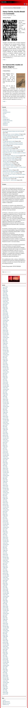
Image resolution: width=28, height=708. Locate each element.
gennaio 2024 (5, 331)
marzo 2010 (5, 570)
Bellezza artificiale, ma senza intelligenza (11, 134)
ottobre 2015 (5, 474)
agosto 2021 (5, 373)
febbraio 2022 (5, 364)
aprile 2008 (5, 603)
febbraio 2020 (5, 399)
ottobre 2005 (5, 646)
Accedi (4, 700)
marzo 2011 (5, 553)
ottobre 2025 (5, 301)
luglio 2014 (5, 495)
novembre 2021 (6, 369)
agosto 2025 (5, 304)
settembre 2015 (6, 475)
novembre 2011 (6, 541)
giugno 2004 (5, 669)
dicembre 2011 (5, 540)
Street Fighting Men (6, 178)
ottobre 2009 (5, 577)
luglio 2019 (5, 409)
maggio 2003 (5, 688)
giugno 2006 (5, 635)
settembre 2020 (6, 389)
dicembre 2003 (5, 678)
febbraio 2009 (5, 589)
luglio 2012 (5, 530)
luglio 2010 (5, 564)
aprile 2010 (5, 568)
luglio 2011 (5, 547)
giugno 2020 (5, 393)
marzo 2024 (5, 328)
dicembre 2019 (5, 402)
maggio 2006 (5, 636)
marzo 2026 (5, 294)
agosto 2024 (5, 321)
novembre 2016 (6, 455)
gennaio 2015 (5, 487)
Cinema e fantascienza (9, 157)
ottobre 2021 (5, 370)
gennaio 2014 (5, 504)
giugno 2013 (5, 514)
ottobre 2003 (5, 681)
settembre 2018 (6, 423)
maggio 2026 (5, 291)
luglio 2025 (5, 305)
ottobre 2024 (5, 318)
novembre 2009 (6, 576)
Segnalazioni (5, 123)
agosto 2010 (5, 563)
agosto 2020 (5, 390)
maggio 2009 (5, 584)
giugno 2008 (5, 600)
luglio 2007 (5, 616)
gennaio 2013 (5, 521)
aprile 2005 (5, 655)
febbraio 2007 (5, 623)
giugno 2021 (5, 376)
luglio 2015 (5, 478)
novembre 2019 (6, 403)
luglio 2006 (5, 633)
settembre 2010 (6, 561)
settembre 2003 (6, 682)
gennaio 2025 (5, 314)
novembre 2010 (6, 558)
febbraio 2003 (5, 692)
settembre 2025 (6, 303)
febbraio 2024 (5, 330)
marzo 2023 (5, 346)
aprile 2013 (5, 517)
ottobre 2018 (5, 422)
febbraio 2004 (5, 675)
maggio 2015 (5, 481)
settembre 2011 (6, 544)
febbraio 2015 (5, 485)
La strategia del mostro (7, 162)
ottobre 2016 (5, 456)
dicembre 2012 (5, 522)
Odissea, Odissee (6, 161)
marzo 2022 (5, 363)
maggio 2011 (5, 550)
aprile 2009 (5, 586)
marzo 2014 (5, 501)
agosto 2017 (5, 442)
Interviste (4, 113)
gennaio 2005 (5, 659)
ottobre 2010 (5, 560)
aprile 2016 (5, 465)
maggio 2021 (5, 377)
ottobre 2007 (5, 612)
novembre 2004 (6, 662)
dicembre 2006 (5, 626)
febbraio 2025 (5, 313)
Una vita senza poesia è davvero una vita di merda (13, 131)
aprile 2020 (5, 396)
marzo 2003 (5, 691)
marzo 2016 (5, 466)
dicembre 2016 (5, 453)
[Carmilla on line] (14, 2)
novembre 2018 (6, 420)
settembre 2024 (6, 320)
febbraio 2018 (5, 433)
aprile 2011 (5, 551)
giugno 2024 (5, 324)
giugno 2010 (5, 566)
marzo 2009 (5, 587)
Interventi (4, 109)
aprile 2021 (5, 379)
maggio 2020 (5, 395)
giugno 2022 (5, 359)
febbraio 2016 (5, 468)
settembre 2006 (6, 630)
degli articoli (6, 701)
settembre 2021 (6, 372)
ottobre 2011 (5, 543)
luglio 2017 (5, 443)
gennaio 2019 (5, 418)
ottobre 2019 (5, 405)
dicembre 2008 (5, 591)
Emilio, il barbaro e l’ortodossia (9, 165)
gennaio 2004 (5, 676)
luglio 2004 (5, 668)
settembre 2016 (6, 458)
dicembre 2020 (5, 384)
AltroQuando (5, 125)
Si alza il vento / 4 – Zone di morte (9, 180)
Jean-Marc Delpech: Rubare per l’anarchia (11, 155)
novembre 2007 (6, 610)
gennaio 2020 (5, 400)
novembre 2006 (6, 627)
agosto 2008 (5, 597)
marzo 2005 (5, 656)
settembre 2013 (6, 510)
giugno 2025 (5, 307)
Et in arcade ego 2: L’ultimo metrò (9, 172)
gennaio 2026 (5, 297)
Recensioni (15, 68)
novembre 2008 (6, 593)
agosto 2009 (5, 580)
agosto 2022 (5, 356)
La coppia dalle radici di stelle (8, 141)
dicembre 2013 (5, 505)
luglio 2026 (5, 288)
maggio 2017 (5, 446)
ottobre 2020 (5, 387)
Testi (4, 114)
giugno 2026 (5, 290)
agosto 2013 (5, 511)
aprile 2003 (5, 689)
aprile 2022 (5, 361)
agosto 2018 (5, 425)
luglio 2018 (5, 426)
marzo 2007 (5, 622)
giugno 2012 (5, 531)
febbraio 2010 (5, 571)
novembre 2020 (6, 386)
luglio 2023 (5, 340)
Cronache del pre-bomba (7, 120)
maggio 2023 (5, 343)
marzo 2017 (5, 449)
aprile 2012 (5, 534)
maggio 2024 (5, 326)
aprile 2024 (5, 327)
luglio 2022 (5, 357)
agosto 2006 (5, 632)
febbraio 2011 (5, 554)
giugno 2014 (5, 497)
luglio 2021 (5, 374)
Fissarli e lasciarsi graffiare (8, 147)
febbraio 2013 (5, 520)
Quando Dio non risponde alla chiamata (10, 177)
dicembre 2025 (5, 298)
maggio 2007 (5, 619)
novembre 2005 (6, 645)
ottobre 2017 (5, 439)
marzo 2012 (5, 535)
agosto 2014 (5, 494)
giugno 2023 (5, 341)
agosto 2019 (5, 407)
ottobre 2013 (5, 508)
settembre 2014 (6, 492)
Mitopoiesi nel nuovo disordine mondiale (10, 171)
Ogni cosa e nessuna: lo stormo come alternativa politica (14, 174)
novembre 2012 (6, 524)
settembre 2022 (6, 354)
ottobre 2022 (5, 353)
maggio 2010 (5, 567)
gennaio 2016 (5, 469)
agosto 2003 (5, 683)
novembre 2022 (6, 351)
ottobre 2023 (5, 336)
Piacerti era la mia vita (7, 148)
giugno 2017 (5, 445)
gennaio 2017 (5, 452)
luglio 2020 (5, 392)
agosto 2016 (5, 459)
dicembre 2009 (5, 574)
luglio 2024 (5, 323)
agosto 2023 (5, 338)
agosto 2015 (5, 476)
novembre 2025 (6, 300)
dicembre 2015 (5, 471)
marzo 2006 (5, 639)
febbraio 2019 (5, 416)
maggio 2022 (5, 360)
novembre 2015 (6, 472)
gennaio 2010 (5, 573)
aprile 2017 (5, 448)
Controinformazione (6, 112)
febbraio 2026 (5, 295)
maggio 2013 (5, 515)
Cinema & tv (5, 117)
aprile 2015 (5, 482)
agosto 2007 (5, 614)
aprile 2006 (5, 637)
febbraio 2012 (5, 537)
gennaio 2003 (5, 694)
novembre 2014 (6, 489)
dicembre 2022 (5, 350)
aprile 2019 (5, 413)
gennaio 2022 (5, 366)
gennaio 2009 (5, 590)
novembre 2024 (6, 317)
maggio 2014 (5, 498)
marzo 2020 (5, 397)
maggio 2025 (5, 308)
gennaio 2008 (5, 607)
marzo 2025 (5, 311)
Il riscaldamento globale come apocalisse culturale (13, 138)
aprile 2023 (5, 344)
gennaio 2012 (5, 538)
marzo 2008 (5, 604)
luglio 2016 (5, 461)
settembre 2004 (6, 665)
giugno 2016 (5, 462)
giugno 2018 (5, 428)
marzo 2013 (5, 518)
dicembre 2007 (5, 609)
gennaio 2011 (5, 556)
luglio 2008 (5, 599)
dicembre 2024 (5, 315)
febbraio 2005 (5, 658)
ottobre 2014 (5, 491)
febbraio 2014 (5, 502)
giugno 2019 (5, 410)
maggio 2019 (5, 412)
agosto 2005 (5, 649)
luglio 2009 (5, 581)
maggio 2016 (5, 464)
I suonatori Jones (6, 122)
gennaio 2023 (5, 349)
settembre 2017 (6, 441)
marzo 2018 (5, 432)
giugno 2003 (5, 686)
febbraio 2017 (5, 451)
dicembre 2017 (5, 436)
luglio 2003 (5, 685)
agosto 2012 (5, 528)
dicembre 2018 (5, 419)
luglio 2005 (5, 650)
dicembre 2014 (5, 488)
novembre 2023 (6, 334)
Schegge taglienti (6, 119)
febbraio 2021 (5, 382)
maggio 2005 (5, 653)
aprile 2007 (5, 620)
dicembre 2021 (5, 367)
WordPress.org (6, 704)
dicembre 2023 (5, 333)
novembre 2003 (6, 679)
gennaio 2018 (5, 435)
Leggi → (4, 59)
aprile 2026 (5, 292)
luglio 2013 (5, 512)
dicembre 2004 (5, 660)
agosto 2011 (5, 545)
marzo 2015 (5, 484)
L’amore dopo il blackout (7, 170)
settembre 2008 (6, 596)
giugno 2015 (5, 479)
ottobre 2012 (5, 525)
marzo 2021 (5, 380)
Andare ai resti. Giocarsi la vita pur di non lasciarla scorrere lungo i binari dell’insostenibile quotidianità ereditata (13, 144)
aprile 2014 (5, 499)
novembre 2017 (6, 438)
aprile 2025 (5, 310)
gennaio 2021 (5, 383)
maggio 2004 (5, 671)
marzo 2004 (5, 673)
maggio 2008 (5, 602)
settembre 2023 (6, 337)
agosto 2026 (5, 287)
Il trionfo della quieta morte (8, 164)
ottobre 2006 (5, 629)
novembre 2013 (6, 507)
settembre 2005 (6, 648)
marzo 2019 (5, 415)
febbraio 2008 (5, 606)
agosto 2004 (5, 666)
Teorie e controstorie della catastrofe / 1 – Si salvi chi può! (14, 167)
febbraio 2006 (5, 640)
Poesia (15, 15)
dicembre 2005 (5, 643)
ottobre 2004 (5, 663)
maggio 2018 (5, 429)
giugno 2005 (5, 652)
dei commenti (6, 703)
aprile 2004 (5, 672)
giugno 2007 (5, 617)
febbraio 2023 (5, 347)
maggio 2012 (5, 533)
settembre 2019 (6, 406)
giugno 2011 (5, 548)
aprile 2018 (5, 430)
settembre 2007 (6, 613)
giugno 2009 (5, 583)
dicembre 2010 (5, 557)
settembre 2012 (6, 527)
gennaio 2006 (5, 642)
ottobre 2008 (5, 594)
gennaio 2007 (5, 625)
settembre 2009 (6, 579)
